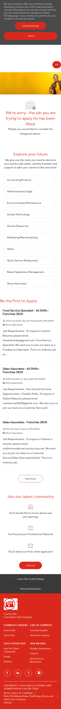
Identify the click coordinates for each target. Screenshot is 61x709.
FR (56, 64)
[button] (30, 26)
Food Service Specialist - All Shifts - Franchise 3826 (26, 312)
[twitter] (28, 672)
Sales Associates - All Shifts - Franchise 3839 (21, 370)
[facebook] (7, 672)
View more (30, 478)
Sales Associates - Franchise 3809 (25, 422)
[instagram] (39, 672)
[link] (30, 604)
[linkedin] (17, 672)
